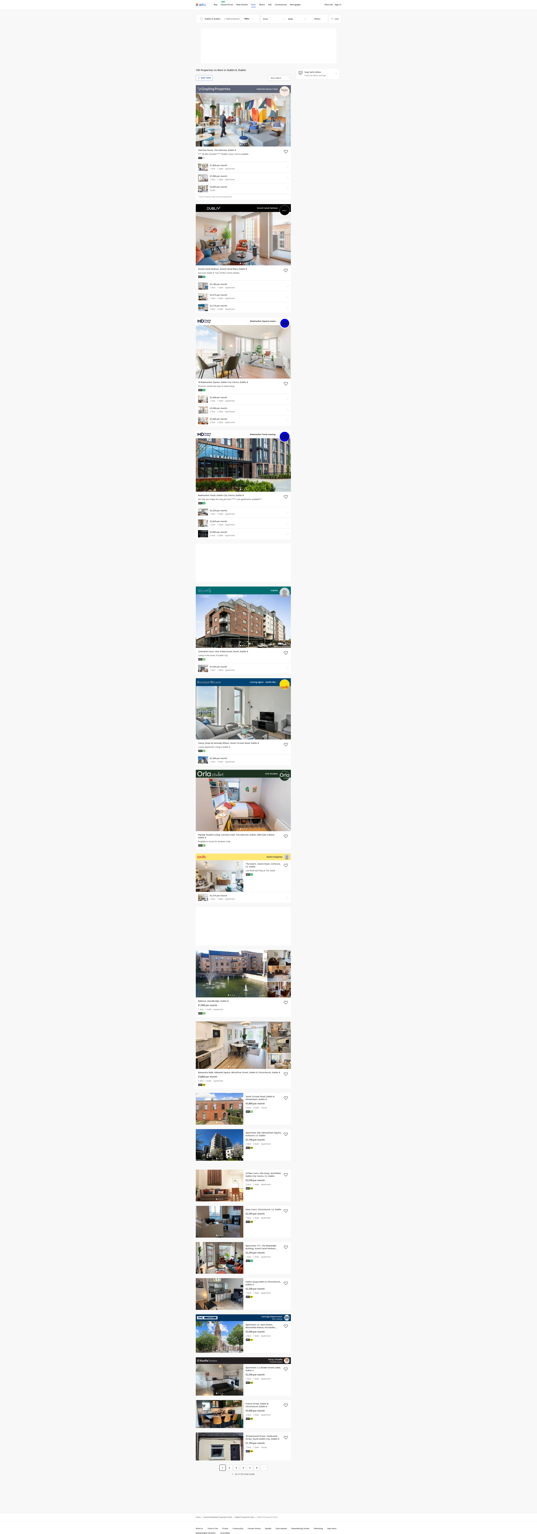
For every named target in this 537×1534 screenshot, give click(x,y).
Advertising (318, 1528)
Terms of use (212, 1528)
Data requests (281, 1528)
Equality (268, 1528)
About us (199, 1528)
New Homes (242, 4)
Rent (253, 4)
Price (265, 19)
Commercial (281, 4)
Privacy (225, 1528)
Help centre (331, 1528)
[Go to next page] (264, 1468)
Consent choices (254, 1528)
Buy (215, 4)
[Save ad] (286, 151)
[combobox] (227, 18)
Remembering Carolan (300, 1528)
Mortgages (295, 4)
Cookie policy (238, 1528)
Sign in (338, 4)
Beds (290, 19)
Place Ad (329, 4)
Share (262, 4)
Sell (269, 4)
